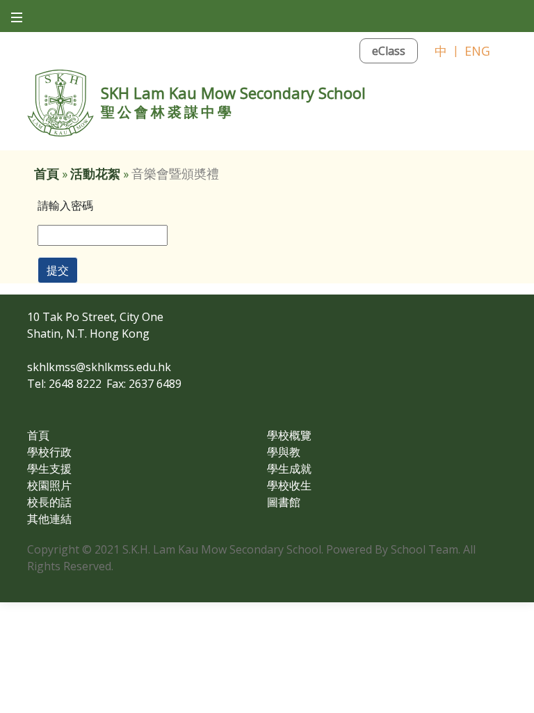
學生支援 (49, 468)
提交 (58, 270)
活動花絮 (95, 173)
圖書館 (283, 502)
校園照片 (49, 485)
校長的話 (49, 502)
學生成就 (289, 468)
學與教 (283, 452)
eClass (388, 50)
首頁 (46, 173)
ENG (477, 50)
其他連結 (49, 518)
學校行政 (49, 452)
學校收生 (289, 485)
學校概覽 (289, 435)
